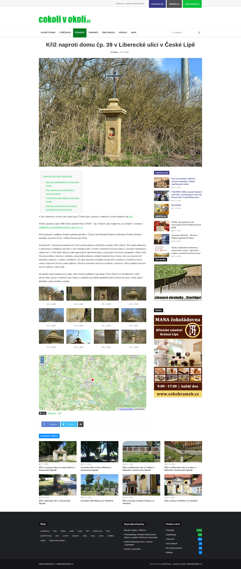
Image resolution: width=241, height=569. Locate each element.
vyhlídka (110, 536)
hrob (55, 531)
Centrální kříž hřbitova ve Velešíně (97, 501)
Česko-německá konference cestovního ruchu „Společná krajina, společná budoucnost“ (186, 250)
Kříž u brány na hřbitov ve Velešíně (180, 501)
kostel (80, 531)
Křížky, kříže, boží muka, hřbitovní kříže (57, 176)
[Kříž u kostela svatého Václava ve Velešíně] (141, 484)
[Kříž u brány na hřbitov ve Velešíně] (183, 484)
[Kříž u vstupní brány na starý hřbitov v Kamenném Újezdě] (58, 451)
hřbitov (63, 531)
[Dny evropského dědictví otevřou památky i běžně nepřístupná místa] (161, 182)
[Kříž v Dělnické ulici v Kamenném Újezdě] (58, 484)
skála (85, 536)
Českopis (80, 32)
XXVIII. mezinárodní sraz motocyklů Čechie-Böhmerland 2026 (186, 225)
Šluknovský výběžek (57, 541)
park (57, 536)
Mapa (133, 32)
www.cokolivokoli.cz (47, 564)
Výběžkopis (65, 32)
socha (101, 536)
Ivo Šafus (114, 52)
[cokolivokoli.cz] (65, 19)
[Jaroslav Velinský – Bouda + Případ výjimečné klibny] (161, 239)
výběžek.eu (174, 4)
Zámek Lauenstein (132, 549)
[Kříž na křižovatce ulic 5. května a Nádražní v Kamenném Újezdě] (141, 451)
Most (108, 531)
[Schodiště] (161, 209)
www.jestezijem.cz (194, 564)
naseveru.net (157, 4)
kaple (72, 531)
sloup (93, 536)
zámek (42, 541)
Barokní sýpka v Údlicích (135, 530)
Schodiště (176, 205)
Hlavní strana (48, 32)
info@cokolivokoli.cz (65, 564)
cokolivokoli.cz (192, 4)
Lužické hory (97, 531)
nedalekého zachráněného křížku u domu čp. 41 (61, 227)
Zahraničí (93, 32)
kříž (130, 216)
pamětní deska (46, 536)
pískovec (75, 536)
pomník (65, 536)
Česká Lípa (52, 413)
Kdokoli (123, 32)
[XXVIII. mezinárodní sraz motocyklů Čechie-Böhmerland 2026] (161, 226)
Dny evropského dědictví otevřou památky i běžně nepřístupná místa (183, 181)
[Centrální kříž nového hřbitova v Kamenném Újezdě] (99, 451)
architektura (44, 531)
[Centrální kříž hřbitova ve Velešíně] (99, 484)
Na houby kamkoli (174, 548)
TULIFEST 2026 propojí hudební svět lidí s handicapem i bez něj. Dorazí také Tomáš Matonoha (186, 194)
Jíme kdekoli (108, 32)
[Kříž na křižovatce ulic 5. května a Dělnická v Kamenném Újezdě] (183, 451)
